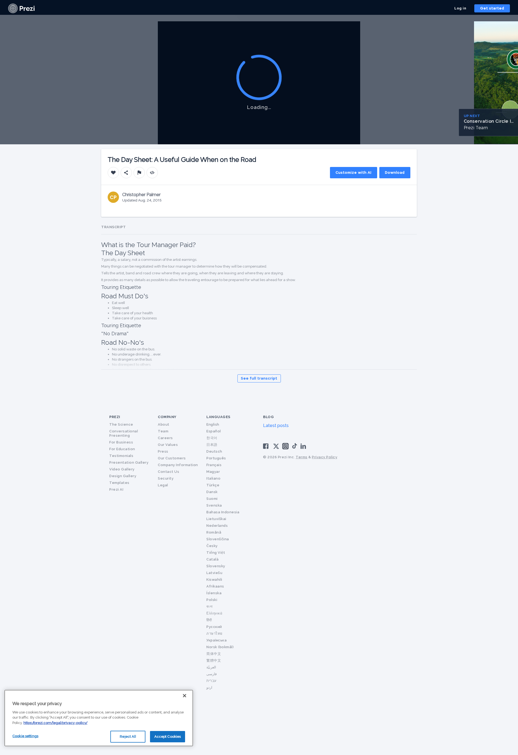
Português (216, 458)
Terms (302, 457)
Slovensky (215, 566)
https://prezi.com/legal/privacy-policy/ (55, 723)
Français (213, 465)
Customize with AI (354, 172)
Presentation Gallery (128, 462)
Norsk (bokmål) (220, 647)
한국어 (211, 438)
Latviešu (214, 573)
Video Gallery (122, 469)
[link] (21, 8)
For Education (122, 449)
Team (163, 431)
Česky (212, 546)
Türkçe (212, 485)
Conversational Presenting (123, 433)
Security (165, 478)
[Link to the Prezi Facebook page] (266, 445)
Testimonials (121, 456)
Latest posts (276, 425)
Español (213, 431)
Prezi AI (116, 489)
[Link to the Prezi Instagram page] (285, 447)
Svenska (214, 505)
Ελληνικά (214, 613)
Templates (119, 483)
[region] (98, 718)
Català (212, 559)
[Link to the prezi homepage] (21, 8)
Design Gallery (122, 476)
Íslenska (213, 593)
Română (213, 532)
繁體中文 (213, 660)
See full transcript (259, 378)
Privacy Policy (324, 457)
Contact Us (168, 472)
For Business (121, 442)
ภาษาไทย (214, 633)
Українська (216, 640)
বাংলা (209, 606)
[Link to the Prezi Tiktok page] (294, 447)
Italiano (213, 478)
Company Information (178, 465)
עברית (211, 681)
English (212, 424)
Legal (163, 485)
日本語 (211, 445)
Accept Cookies (167, 736)
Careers (165, 438)
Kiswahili (214, 580)
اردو (209, 687)
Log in (460, 8)
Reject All (128, 736)
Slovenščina (217, 539)
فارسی (211, 674)
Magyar (213, 472)
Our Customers (172, 458)
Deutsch (214, 451)
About (163, 424)
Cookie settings (25, 736)
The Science (121, 424)
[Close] (184, 696)
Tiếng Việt (215, 553)
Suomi (212, 499)
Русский (214, 627)
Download (395, 172)
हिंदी (209, 620)
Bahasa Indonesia (222, 512)
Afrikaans (215, 586)
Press (163, 451)
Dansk (212, 492)
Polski (211, 600)
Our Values (168, 445)
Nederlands (217, 526)
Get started (492, 8)
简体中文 (213, 654)
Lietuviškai (216, 519)
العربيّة (211, 667)
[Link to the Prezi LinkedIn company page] (304, 445)
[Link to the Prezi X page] (276, 447)
